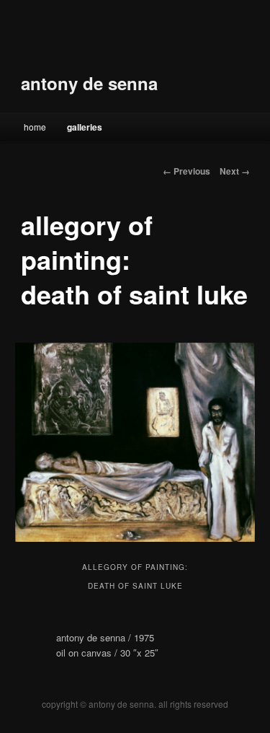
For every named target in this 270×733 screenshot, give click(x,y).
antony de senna (89, 83)
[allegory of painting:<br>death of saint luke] (134, 442)
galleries (84, 126)
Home (35, 126)
